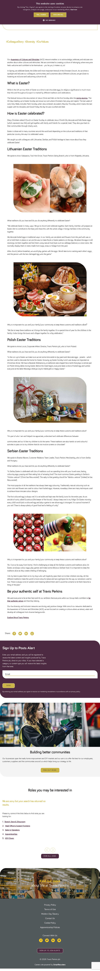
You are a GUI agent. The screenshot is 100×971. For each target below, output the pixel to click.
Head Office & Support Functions (17, 826)
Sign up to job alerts (50, 950)
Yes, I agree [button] (41, 15)
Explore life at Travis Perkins (18, 618)
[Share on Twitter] (20, 633)
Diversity (30, 41)
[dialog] (50, 12)
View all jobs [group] (49, 856)
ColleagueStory (15, 41)
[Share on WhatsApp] (32, 633)
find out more (49, 770)
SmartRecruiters (59, 965)
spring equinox (82, 98)
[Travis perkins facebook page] (41, 940)
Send (8, 685)
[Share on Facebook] (14, 633)
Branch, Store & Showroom (15, 822)
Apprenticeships (11, 834)
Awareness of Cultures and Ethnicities (25, 60)
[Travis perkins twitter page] (47, 940)
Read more (73, 9)
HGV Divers (9, 838)
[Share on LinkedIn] (26, 633)
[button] (53, 850)
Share (7, 633)
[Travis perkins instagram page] (59, 940)
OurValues (43, 41)
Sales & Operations (12, 830)
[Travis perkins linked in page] (53, 940)
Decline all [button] (58, 15)
